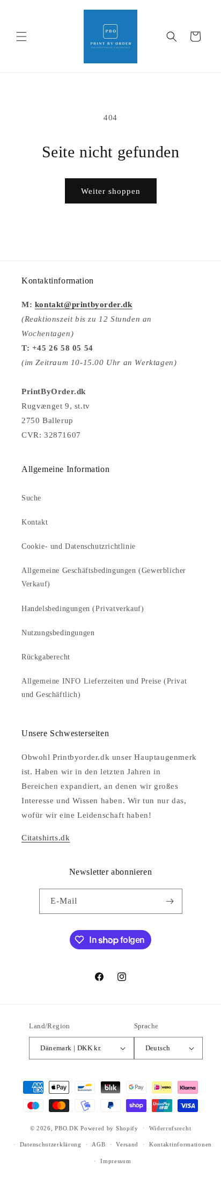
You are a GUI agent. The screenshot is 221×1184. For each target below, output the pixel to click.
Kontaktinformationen (180, 1144)
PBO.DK (66, 1127)
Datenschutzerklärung (51, 1144)
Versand (127, 1144)
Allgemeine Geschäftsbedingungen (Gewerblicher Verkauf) (103, 577)
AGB (98, 1144)
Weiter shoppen (111, 191)
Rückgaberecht (45, 657)
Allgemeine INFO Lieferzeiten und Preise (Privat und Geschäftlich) (104, 688)
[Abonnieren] (170, 901)
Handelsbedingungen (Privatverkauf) (82, 609)
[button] (21, 36)
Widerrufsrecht (170, 1128)
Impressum (115, 1161)
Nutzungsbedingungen (57, 633)
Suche (31, 498)
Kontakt (34, 522)
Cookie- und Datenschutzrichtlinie (78, 546)
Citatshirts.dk (45, 837)
